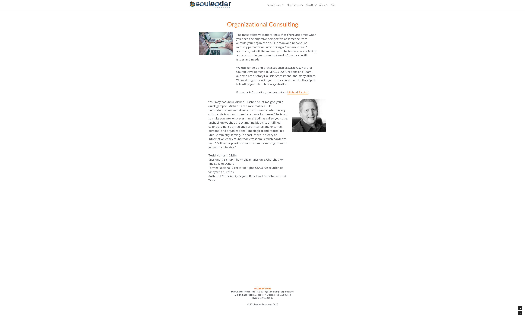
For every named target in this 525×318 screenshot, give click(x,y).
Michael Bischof (297, 93)
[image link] (210, 4)
